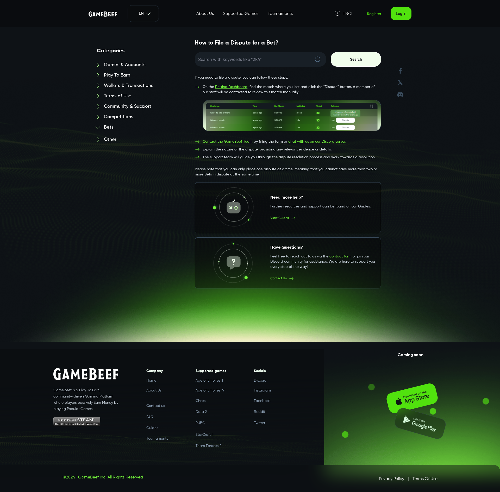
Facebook (262, 400)
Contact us (155, 400)
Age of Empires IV (210, 390)
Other (110, 139)
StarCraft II (204, 429)
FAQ (149, 411)
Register (374, 13)
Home (151, 380)
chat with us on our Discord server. (317, 141)
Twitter (259, 419)
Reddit (259, 409)
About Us (205, 14)
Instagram (262, 390)
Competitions (118, 117)
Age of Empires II (209, 380)
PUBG (200, 419)
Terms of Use (118, 96)
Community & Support (127, 106)
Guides (152, 422)
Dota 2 (201, 409)
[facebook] (400, 70)
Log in (401, 13)
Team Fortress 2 (208, 439)
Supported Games (240, 14)
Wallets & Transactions (128, 85)
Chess (200, 400)
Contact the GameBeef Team (228, 141)
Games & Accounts (124, 64)
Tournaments (280, 14)
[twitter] (400, 82)
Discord (260, 380)
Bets (109, 127)
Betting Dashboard (231, 87)
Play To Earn (117, 75)
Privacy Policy (391, 479)
